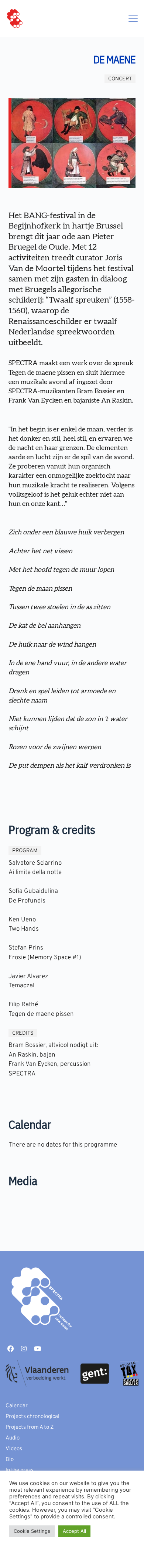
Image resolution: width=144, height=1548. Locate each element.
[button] (133, 18)
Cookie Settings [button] (32, 1531)
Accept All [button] (74, 1531)
